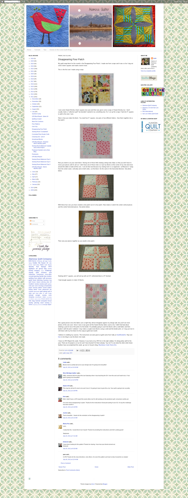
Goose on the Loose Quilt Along (60, 50)
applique (32, 268)
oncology (41, 286)
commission (40, 274)
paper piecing (33, 287)
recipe (50, 293)
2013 (32, 91)
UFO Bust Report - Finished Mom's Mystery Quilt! (40, 142)
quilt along (43, 291)
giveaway (49, 278)
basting (50, 268)
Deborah (65, 442)
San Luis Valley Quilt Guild (150, 113)
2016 (32, 84)
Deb (64, 396)
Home (29, 50)
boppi (42, 270)
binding (31, 270)
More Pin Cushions (37, 121)
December (35, 99)
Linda (65, 362)
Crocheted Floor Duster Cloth (40, 134)
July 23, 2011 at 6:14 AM (70, 418)
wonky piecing (34, 303)
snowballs (49, 297)
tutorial (37, 301)
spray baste (38, 299)
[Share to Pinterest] (89, 350)
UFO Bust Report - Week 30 (40, 116)
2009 (32, 190)
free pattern (38, 278)
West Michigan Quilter (69, 373)
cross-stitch (48, 274)
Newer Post (62, 467)
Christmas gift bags (42, 261)
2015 (32, 86)
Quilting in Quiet (36, 119)
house (34, 282)
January (34, 184)
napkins (49, 284)
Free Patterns (36, 124)
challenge (48, 270)
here (59, 337)
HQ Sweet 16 (43, 263)
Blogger (105, 484)
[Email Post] (77, 350)
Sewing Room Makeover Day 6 (41, 159)
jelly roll (49, 282)
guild (64, 353)
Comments (34, 224)
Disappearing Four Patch (39, 129)
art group (39, 268)
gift (44, 278)
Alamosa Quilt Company (40, 259)
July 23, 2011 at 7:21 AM (70, 436)
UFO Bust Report (37, 156)
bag (45, 268)
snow (44, 297)
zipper (49, 304)
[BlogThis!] (83, 350)
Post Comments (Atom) (73, 470)
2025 (32, 61)
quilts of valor (43, 293)
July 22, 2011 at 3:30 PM (70, 390)
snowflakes (31, 299)
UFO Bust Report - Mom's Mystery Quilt (39, 167)
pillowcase (45, 289)
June (33, 171)
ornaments (48, 286)
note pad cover (33, 286)
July (33, 111)
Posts (33, 221)
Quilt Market (48, 264)
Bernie (34, 261)
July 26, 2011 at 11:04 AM (70, 459)
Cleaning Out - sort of (38, 137)
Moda (42, 265)
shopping (31, 297)
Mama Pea (66, 423)
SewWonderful (121, 335)
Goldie (35, 263)
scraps (37, 295)
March (34, 179)
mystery (37, 284)
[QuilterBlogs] (149, 80)
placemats (36, 291)
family (41, 276)
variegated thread (46, 301)
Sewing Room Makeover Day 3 (41, 164)
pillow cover (37, 289)
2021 (32, 71)
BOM (30, 261)
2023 (32, 66)
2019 (32, 76)
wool (42, 303)
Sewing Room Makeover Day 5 (41, 162)
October (34, 104)
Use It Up (34, 126)
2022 (32, 68)
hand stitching (38, 280)
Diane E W (66, 386)
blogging (37, 270)
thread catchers (45, 299)
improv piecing (41, 282)
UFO (71, 353)
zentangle (44, 304)
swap (67, 353)
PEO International (147, 111)
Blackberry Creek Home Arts (108, 345)
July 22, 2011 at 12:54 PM (70, 380)
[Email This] (81, 350)
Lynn (154, 58)
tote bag (32, 301)
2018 (32, 79)
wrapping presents (37, 304)
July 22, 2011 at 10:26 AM (70, 367)
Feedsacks (35, 154)
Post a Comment (66, 463)
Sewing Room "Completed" (40, 131)
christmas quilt (46, 272)
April (33, 177)
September (35, 106)
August (34, 109)
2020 (32, 74)
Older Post (131, 467)
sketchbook (38, 297)
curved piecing (34, 276)
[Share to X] (85, 350)
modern (31, 284)
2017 (32, 81)
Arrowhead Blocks (37, 139)
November (35, 101)
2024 (32, 63)
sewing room (47, 295)
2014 (32, 89)
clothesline (32, 274)
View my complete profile (148, 71)
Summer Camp (36, 114)
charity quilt (34, 272)
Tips (45, 50)
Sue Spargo (41, 266)
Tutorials (37, 50)
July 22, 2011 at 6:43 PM (70, 407)
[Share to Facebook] (87, 350)
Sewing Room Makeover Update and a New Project (41, 146)
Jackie (65, 413)
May (33, 174)
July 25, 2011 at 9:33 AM (70, 448)
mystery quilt (43, 284)
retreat (31, 295)
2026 (32, 58)
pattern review (42, 287)
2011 (32, 96)
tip (51, 299)
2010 (32, 187)
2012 (32, 94)
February (35, 182)
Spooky (31, 266)
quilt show (35, 293)
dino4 (93, 484)
